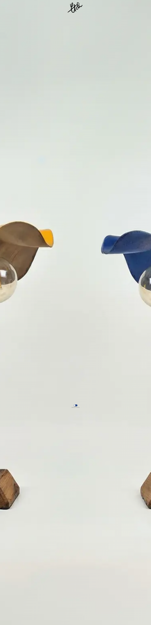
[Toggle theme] (75, 405)
